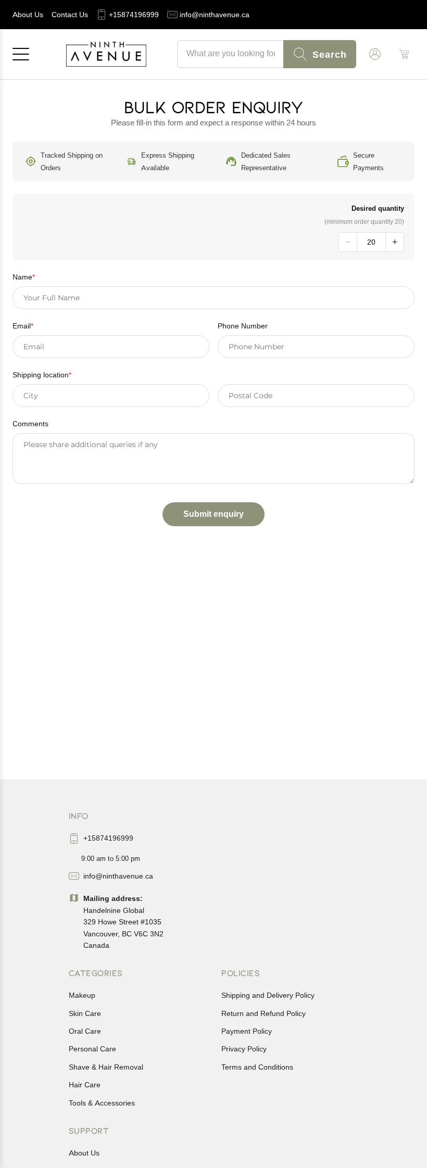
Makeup (82, 995)
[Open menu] (20, 54)
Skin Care (85, 1013)
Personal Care (92, 1048)
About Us (84, 1153)
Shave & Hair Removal (106, 1067)
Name (23, 277)
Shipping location (41, 374)
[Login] (375, 54)
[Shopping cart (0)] (404, 54)
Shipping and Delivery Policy (268, 995)
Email (22, 326)
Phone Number (243, 326)
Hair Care (85, 1084)
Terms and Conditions (257, 1067)
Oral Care (85, 1031)
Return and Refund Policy (263, 1013)
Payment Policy (246, 1031)
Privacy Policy (244, 1048)
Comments (30, 423)
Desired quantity (377, 208)
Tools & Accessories (102, 1103)
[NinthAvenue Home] (106, 54)
